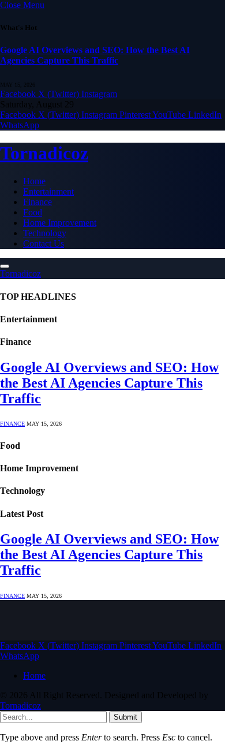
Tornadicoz (20, 705)
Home (34, 181)
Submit (125, 717)
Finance (37, 202)
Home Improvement (59, 223)
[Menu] (4, 266)
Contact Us (43, 243)
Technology (44, 233)
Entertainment (48, 191)
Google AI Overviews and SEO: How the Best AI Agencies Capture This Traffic (95, 55)
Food (32, 212)
